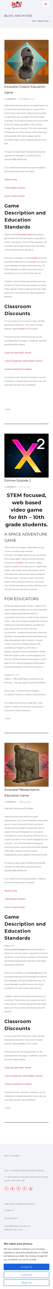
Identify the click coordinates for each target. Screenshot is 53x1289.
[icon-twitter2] (13, 1189)
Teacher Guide (10, 180)
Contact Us (9, 1210)
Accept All (26, 1267)
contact (22, 329)
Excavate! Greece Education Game (24, 89)
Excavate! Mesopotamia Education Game (21, 792)
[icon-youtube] (31, 1189)
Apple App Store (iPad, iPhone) (17, 353)
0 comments (10, 99)
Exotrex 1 (20, 563)
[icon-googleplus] (25, 1189)
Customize (26, 1275)
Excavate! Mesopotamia (18, 949)
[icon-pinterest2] (19, 1189)
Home (34, 21)
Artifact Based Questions (15, 188)
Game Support (10, 1218)
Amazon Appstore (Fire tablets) (18, 369)
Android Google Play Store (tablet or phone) (23, 361)
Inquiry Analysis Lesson (14, 196)
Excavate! (33, 258)
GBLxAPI (16, 159)
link (6, 143)
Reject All (26, 1283)
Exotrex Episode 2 (17, 480)
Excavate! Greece (25, 234)
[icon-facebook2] (7, 1189)
